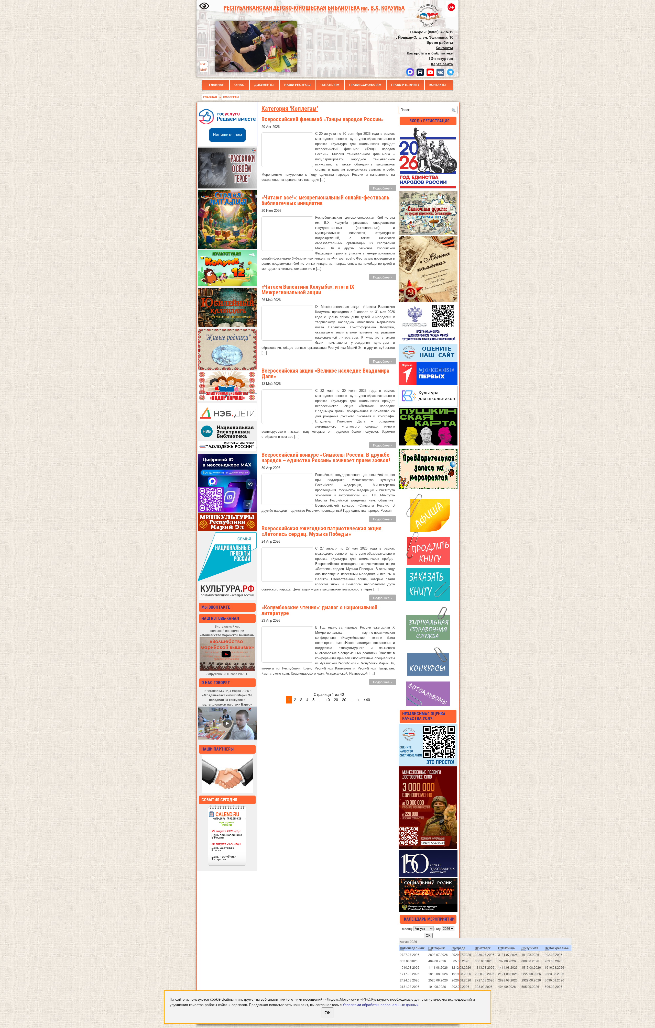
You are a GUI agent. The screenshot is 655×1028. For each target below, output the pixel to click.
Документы (264, 85)
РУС (203, 64)
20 (336, 699)
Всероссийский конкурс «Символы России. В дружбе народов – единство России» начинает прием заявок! (325, 458)
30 (344, 699)
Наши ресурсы (297, 85)
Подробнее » (382, 188)
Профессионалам (365, 85)
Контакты (437, 85)
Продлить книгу (405, 85)
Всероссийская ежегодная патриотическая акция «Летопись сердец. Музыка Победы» (321, 531)
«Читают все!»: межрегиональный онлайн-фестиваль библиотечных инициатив (325, 200)
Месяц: (407, 928)
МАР (203, 69)
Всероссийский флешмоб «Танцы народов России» (322, 119)
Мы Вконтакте (215, 607)
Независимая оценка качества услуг (423, 716)
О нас (239, 85)
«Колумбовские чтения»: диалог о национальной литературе (319, 610)
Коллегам (231, 97)
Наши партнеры (217, 749)
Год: (437, 928)
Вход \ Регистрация (429, 120)
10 (328, 699)
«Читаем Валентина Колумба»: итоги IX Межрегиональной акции (307, 290)
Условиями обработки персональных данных (380, 1004)
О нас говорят (215, 682)
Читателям (330, 85)
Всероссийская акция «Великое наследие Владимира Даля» (325, 373)
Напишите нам (227, 135)
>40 (367, 699)
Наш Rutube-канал (220, 618)
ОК (327, 1012)
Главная (216, 85)
